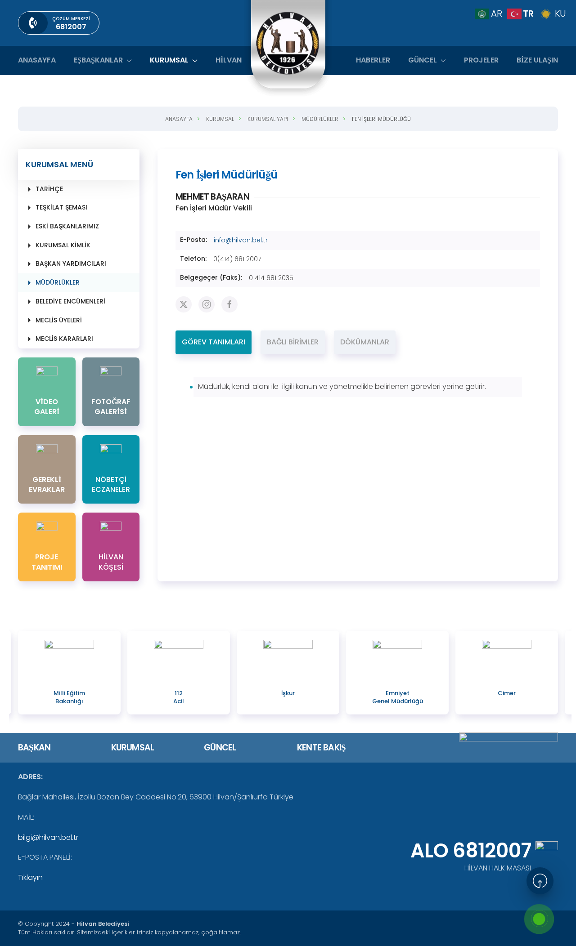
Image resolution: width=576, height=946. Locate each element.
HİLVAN (229, 60)
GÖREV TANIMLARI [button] (213, 342)
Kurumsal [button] (169, 60)
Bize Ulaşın (537, 60)
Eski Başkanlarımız (67, 226)
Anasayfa (37, 60)
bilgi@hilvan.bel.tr (48, 837)
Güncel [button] (422, 60)
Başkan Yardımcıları (71, 263)
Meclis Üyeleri (59, 320)
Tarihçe (49, 188)
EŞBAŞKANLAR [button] (98, 60)
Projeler (481, 60)
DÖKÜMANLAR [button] (364, 342)
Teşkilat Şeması (61, 207)
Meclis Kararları (64, 338)
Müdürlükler (58, 282)
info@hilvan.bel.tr (241, 240)
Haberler (373, 60)
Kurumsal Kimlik (63, 245)
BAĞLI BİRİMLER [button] (293, 342)
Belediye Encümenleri (70, 301)
